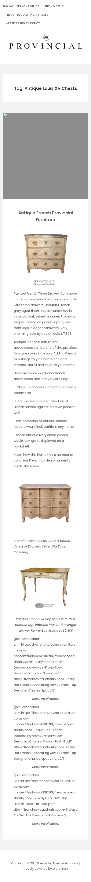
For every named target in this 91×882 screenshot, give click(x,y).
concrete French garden (33, 460)
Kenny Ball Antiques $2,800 (52, 630)
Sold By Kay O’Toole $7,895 (50, 333)
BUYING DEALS (54, 6)
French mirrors (25, 407)
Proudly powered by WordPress (45, 868)
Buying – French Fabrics (21, 6)
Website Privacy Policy (23, 23)
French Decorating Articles (27, 15)
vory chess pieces (54, 435)
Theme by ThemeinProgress (57, 863)
